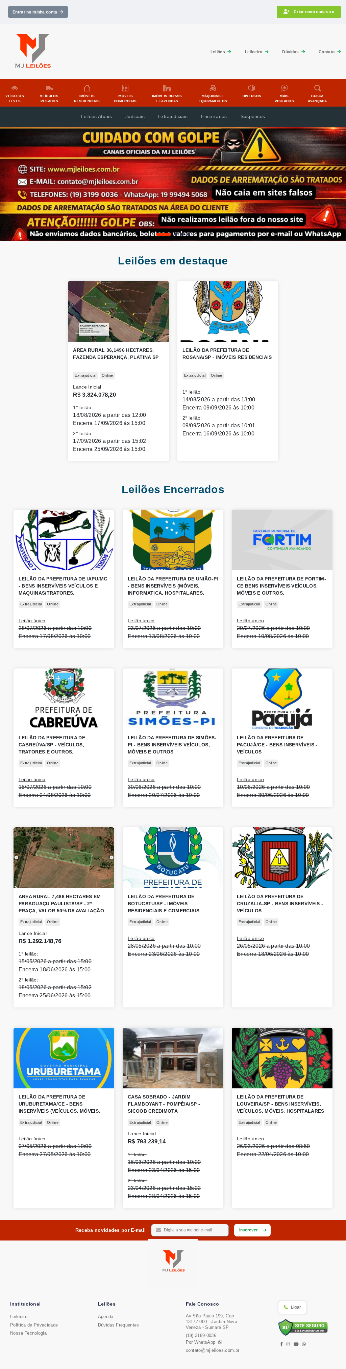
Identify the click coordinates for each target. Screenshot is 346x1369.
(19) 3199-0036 (201, 1335)
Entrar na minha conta (36, 12)
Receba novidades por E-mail (110, 1230)
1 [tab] (157, 234)
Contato (327, 52)
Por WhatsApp (202, 1342)
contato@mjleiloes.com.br (213, 1350)
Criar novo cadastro (313, 11)
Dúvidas (291, 52)
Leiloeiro (254, 52)
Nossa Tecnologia (28, 1333)
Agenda (106, 1316)
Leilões (218, 52)
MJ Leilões (173, 1264)
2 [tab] (169, 234)
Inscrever (248, 1230)
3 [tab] (182, 234)
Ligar (296, 1307)
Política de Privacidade (34, 1325)
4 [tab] (188, 234)
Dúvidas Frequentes (118, 1325)
